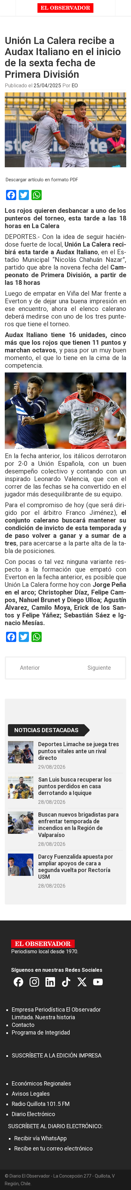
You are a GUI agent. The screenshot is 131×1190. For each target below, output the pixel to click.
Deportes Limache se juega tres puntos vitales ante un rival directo (78, 751)
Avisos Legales (31, 1094)
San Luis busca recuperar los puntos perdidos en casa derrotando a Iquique (75, 786)
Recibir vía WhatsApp (40, 1138)
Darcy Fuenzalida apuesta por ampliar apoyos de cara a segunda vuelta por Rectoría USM (75, 867)
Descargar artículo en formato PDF (42, 180)
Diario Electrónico (33, 1114)
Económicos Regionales (41, 1083)
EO (75, 86)
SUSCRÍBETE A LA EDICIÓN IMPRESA (56, 1055)
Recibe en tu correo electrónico (53, 1148)
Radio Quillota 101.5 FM (41, 1104)
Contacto (23, 1025)
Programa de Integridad (41, 1032)
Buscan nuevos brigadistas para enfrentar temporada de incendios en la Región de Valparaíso (78, 824)
